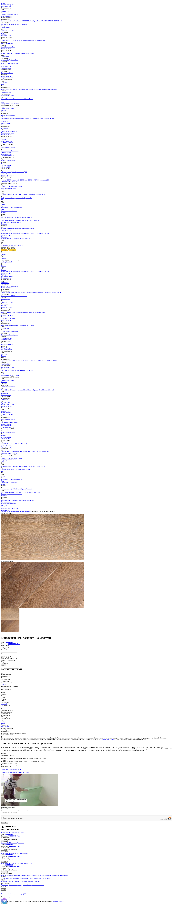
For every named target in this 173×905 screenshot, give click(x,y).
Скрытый (23, 217)
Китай (3, 56)
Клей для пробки (27, 198)
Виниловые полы (6, 16)
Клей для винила (6, 198)
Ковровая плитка (6, 123)
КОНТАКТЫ (5, 510)
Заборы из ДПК (5, 167)
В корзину (4, 841)
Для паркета (18, 207)
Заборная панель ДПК (20, 172)
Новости (3, 881)
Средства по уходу (6, 230)
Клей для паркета (16, 198)
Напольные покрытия (7, 4)
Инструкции (64, 875)
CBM (55, 89)
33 (3, 102)
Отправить (4, 822)
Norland (30, 21)
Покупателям (5, 233)
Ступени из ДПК (6, 165)
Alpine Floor (36, 21)
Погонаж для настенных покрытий (11, 222)
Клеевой (3, 14)
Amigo (24, 53)
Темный (3, 99)
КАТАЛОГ (4, 505)
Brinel (23, 40)
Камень (3, 27)
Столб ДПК (34, 180)
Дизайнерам (21, 233)
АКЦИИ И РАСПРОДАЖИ (9, 508)
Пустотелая (4, 160)
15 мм (13, 47)
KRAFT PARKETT (7, 40)
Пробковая (32, 228)
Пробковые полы (6, 6)
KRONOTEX (40, 89)
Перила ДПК (27, 180)
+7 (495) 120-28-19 (28, 238)
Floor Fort (17, 89)
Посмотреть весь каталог (8, 503)
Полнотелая (11, 160)
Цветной (8, 118)
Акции (3, 238)
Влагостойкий (5, 95)
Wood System (30, 53)
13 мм (6, 47)
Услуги (27, 233)
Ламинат (3, 84)
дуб (2, 707)
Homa (5, 194)
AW (7, 121)
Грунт (2, 209)
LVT (9, 30)
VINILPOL (59, 21)
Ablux (19, 40)
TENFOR (19, 53)
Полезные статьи (19, 875)
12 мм (2, 47)
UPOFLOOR (12, 53)
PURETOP (26, 194)
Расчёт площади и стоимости (10, 878)
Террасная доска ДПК (7, 155)
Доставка (47, 233)
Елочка (3, 30)
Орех (4, 34)
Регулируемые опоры (15, 186)
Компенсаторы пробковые (9, 211)
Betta (6, 21)
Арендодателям (22, 885)
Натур (3, 43)
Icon (9, 21)
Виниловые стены (6, 141)
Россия (7, 56)
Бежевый (22, 99)
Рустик (11, 43)
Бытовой (12, 115)
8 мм (2, 92)
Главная (3, 511)
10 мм (2, 66)
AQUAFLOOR (44, 21)
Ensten (3, 21)
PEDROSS (26, 220)
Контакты (8, 238)
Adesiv (32, 194)
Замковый (4, 704)
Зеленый (30, 118)
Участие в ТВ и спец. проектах (23, 881)
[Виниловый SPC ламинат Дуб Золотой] (42, 559)
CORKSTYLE (5, 11)
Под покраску (15, 151)
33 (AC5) (3, 684)
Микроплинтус (5, 217)
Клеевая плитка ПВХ (7, 24)
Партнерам (4, 237)
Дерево (7, 27)
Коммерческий (5, 115)
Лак (2, 199)
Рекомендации (55, 875)
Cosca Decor (11, 147)
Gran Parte (28, 40)
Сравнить (6, 839)
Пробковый (17, 217)
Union (12, 21)
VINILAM (52, 21)
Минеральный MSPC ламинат (10, 103)
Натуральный (10, 99)
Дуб (2, 34)
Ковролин (4, 110)
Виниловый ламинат (20, 24)
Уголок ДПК (5, 186)
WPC (12, 30)
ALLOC (46, 89)
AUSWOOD (4, 53)
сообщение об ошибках (108, 739)
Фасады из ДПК (6, 173)
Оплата (32, 233)
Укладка (48, 878)
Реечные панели (6, 151)
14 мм (10, 47)
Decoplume (4, 147)
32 (1, 102)
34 (4, 102)
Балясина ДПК (5, 180)
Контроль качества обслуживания (40, 875)
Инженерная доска (6, 35)
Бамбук (7, 60)
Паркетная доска (6, 48)
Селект (7, 43)
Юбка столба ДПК (43, 180)
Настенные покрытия (7, 133)
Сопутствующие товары (8, 188)
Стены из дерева (6, 152)
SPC (6, 30)
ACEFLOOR (24, 21)
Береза (3, 60)
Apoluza (3, 121)
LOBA (3, 204)
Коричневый (20, 118)
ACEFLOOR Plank (14, 644)
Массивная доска (6, 68)
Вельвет (3, 164)
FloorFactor (17, 21)
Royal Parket (34, 40)
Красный (36, 118)
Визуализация (23, 878)
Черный (13, 118)
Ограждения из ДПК (7, 175)
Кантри (11, 63)
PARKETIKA (11, 194)
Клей (2, 190)
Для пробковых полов (7, 207)
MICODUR (10, 108)
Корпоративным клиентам (35, 885)
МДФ (12, 217)
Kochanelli (4, 82)
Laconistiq (11, 220)
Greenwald (11, 89)
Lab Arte (15, 40)
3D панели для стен (7, 142)
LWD (38, 220)
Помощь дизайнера (34, 878)
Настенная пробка (6, 134)
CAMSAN (26, 89)
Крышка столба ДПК (16, 180)
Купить (3, 665)
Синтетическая (24, 228)
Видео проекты (39, 233)
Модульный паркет (7, 78)
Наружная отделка (6, 154)
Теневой (29, 217)
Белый (31, 99)
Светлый (17, 99)
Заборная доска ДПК (7, 172)
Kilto (2, 194)
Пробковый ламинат (12, 14)
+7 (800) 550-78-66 (17, 238)
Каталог (3, 3)
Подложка (4, 224)
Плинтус (3, 212)
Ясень (16, 60)
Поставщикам (13, 885)
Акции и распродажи (7, 875)
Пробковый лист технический (10, 228)
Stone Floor (4, 108)
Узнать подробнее (58, 901)
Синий (26, 118)
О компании (13, 233)
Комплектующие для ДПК (9, 181)
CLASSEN (32, 89)
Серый (27, 99)
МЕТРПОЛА (19, 194)
